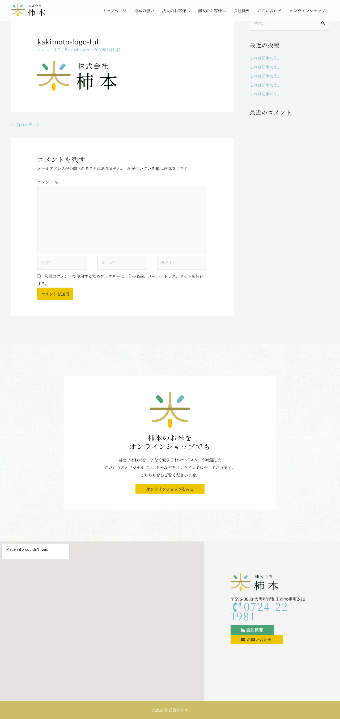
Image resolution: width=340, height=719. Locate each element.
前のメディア (25, 124)
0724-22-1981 (262, 611)
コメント (47, 182)
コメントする (49, 49)
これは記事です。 (265, 58)
